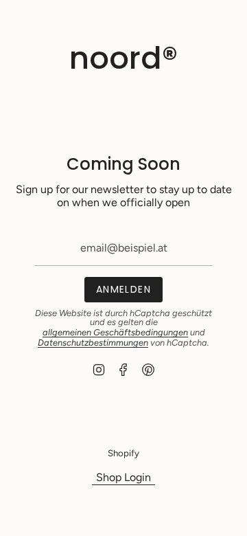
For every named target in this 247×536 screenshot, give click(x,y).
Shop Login (123, 477)
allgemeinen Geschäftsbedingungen (115, 332)
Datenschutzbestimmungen (93, 342)
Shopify (123, 452)
